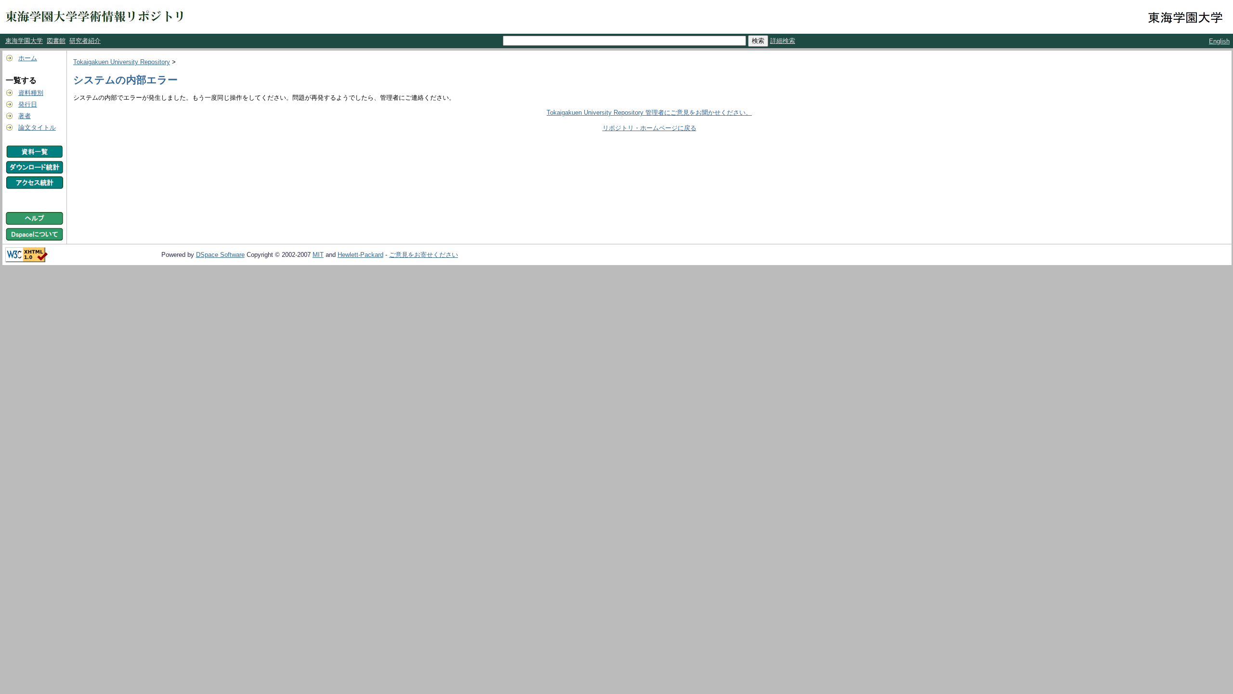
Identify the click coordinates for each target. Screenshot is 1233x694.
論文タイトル (37, 127)
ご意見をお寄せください (423, 254)
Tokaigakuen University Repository (121, 62)
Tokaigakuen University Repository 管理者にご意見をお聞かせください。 (649, 112)
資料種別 (30, 92)
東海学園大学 (24, 40)
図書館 (56, 40)
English (1219, 41)
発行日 (27, 104)
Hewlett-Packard (360, 254)
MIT (318, 254)
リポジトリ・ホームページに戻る (649, 128)
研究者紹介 (85, 40)
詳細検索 (782, 40)
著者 (24, 116)
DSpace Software (220, 254)
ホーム (27, 58)
